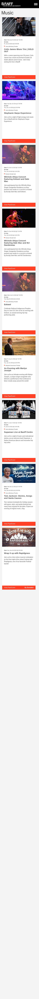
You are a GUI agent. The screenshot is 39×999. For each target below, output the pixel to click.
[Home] (11, 4)
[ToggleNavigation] (35, 4)
